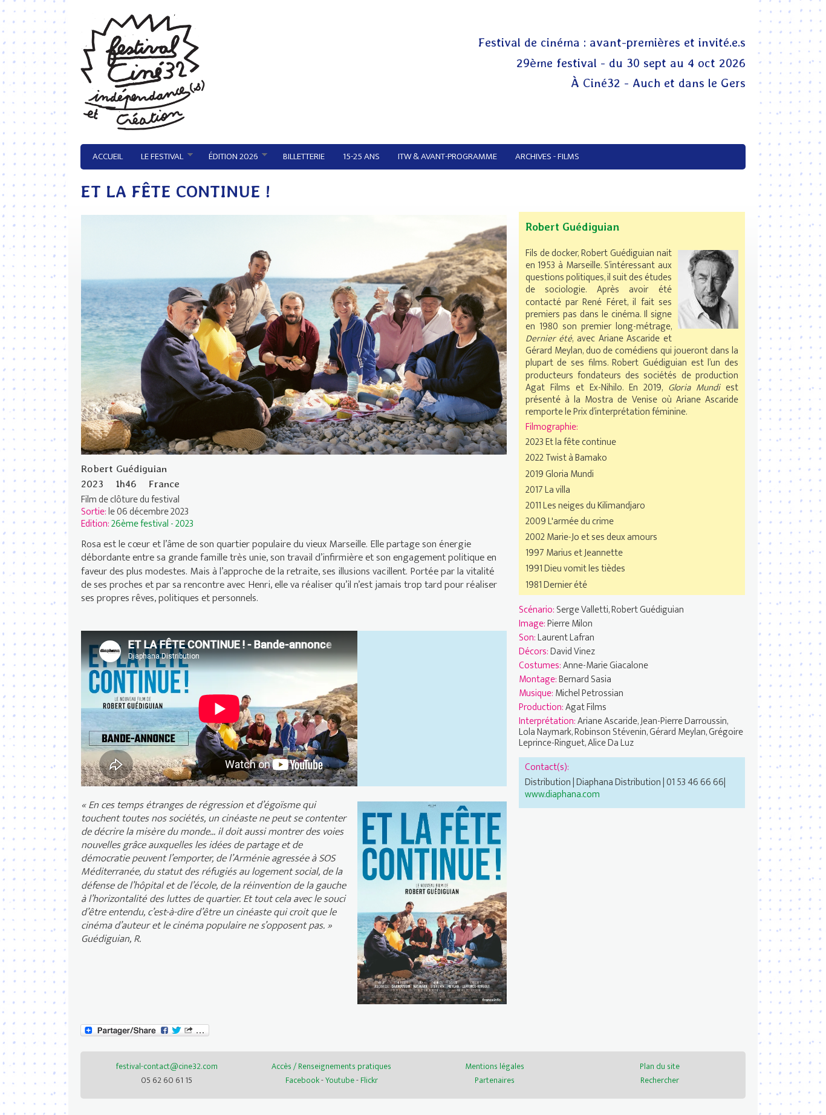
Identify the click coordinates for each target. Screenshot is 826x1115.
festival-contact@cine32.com (167, 1066)
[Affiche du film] (431, 1001)
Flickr (369, 1080)
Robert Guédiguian (572, 226)
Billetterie (304, 156)
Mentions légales (494, 1066)
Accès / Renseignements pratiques (331, 1066)
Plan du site (660, 1066)
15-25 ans (361, 156)
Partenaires (495, 1080)
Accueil (108, 156)
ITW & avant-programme (447, 156)
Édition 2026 (229, 157)
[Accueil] (142, 127)
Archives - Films (547, 156)
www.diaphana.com (562, 794)
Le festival (157, 157)
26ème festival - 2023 (152, 523)
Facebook (302, 1080)
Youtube (339, 1080)
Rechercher (659, 1080)
